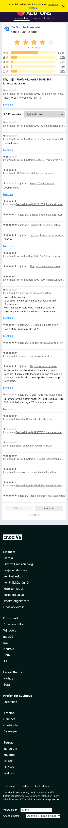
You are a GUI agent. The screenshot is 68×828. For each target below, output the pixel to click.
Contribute (10, 725)
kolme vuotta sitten (55, 93)
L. (31, 324)
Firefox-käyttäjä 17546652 (30, 159)
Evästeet (25, 786)
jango (19, 445)
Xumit (33, 183)
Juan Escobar (29, 32)
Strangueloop (37, 214)
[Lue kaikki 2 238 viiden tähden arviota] (33, 52)
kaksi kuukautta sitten (52, 235)
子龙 (32, 266)
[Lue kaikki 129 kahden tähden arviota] (33, 66)
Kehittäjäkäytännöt (16, 582)
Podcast (9, 773)
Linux (7, 655)
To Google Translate (25, 27)
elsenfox (20, 472)
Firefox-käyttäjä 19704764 (30, 458)
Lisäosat (9, 552)
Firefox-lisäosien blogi (18, 564)
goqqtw (34, 342)
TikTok (8, 761)
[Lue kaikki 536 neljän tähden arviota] (33, 57)
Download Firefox (15, 624)
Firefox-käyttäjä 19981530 (30, 279)
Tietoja (8, 558)
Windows (9, 630)
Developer (10, 731)
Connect (9, 719)
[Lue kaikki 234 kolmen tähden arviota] (33, 62)
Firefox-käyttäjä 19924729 (30, 125)
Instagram (10, 748)
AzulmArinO (22, 419)
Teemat (36, 18)
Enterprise (10, 702)
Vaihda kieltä (10, 809)
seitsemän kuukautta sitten (37, 445)
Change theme (11, 815)
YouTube (9, 754)
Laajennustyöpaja (15, 570)
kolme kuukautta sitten (38, 293)
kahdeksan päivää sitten (40, 173)
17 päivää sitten (45, 183)
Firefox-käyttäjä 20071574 (30, 204)
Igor (32, 495)
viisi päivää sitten (55, 159)
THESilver (21, 173)
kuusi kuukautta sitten (50, 394)
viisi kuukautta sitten (45, 366)
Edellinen (19, 508)
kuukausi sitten (54, 204)
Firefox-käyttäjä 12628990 (30, 485)
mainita (24, 792)
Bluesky (8, 767)
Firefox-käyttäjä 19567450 (30, 432)
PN (31, 366)
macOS (8, 636)
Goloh (33, 394)
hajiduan (34, 235)
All (5, 661)
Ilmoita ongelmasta (16, 601)
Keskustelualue (13, 595)
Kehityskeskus (13, 576)
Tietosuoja (9, 786)
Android (8, 649)
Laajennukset (22, 18)
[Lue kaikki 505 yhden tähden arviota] (33, 71)
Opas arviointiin (13, 607)
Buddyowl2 (36, 225)
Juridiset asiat (42, 786)
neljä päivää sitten (56, 139)
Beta (6, 684)
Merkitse (8, 104)
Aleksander (22, 356)
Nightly (8, 678)
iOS (5, 642)
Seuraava (48, 508)
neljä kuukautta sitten (51, 342)
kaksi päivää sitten (56, 125)
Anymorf (20, 293)
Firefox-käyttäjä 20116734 (30, 139)
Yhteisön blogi (13, 588)
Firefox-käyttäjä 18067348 (30, 256)
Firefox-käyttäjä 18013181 (30, 93)
